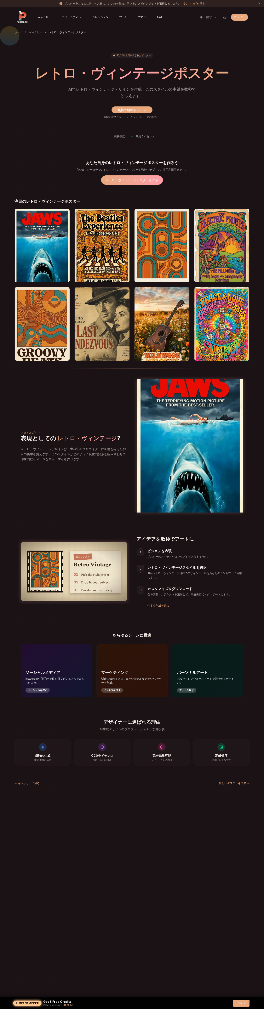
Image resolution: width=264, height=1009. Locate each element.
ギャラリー (44, 17)
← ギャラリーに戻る (27, 783)
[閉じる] (259, 3)
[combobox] (208, 17)
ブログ (142, 17)
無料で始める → (132, 110)
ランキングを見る (194, 3)
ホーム (18, 32)
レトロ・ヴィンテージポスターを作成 (132, 180)
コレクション (100, 17)
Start (241, 1003)
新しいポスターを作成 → (234, 783)
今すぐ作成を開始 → (160, 605)
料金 (160, 17)
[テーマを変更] (224, 17)
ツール (123, 17)
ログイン (239, 17)
